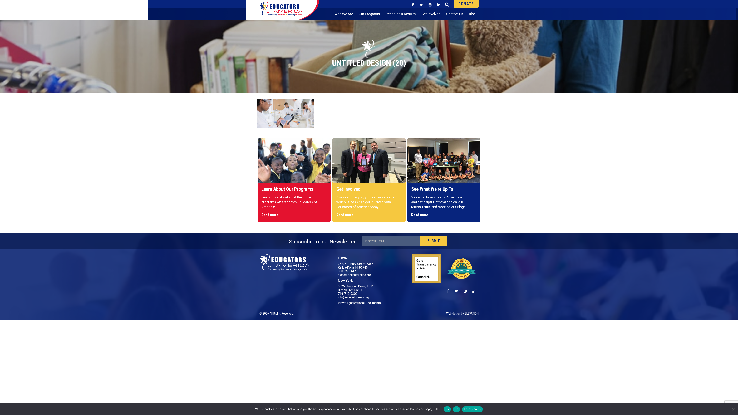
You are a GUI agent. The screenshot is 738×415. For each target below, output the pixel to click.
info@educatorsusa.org (353, 297)
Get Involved (430, 14)
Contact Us (454, 14)
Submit (433, 240)
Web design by (455, 313)
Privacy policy (472, 409)
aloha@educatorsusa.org (354, 275)
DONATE (466, 4)
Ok (447, 409)
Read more (269, 215)
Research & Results (401, 14)
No (456, 409)
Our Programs (369, 14)
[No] (733, 409)
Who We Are (343, 14)
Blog (472, 14)
